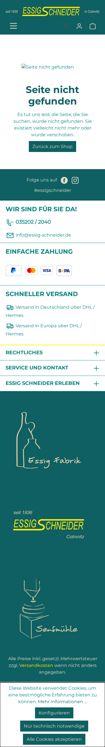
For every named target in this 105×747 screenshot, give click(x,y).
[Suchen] (66, 26)
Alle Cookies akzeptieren (54, 739)
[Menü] (13, 26)
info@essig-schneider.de (43, 235)
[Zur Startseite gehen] (52, 11)
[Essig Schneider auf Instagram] (75, 180)
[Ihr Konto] (79, 26)
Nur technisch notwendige (54, 726)
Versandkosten (36, 665)
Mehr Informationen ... (62, 701)
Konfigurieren (54, 713)
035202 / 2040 (33, 222)
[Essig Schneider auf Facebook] (65, 180)
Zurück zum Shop (52, 146)
